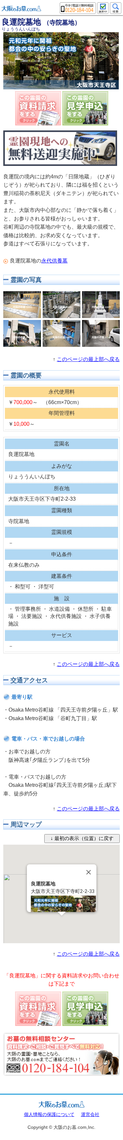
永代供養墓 (54, 260)
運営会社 (90, 1114)
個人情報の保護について (49, 1114)
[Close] (88, 872)
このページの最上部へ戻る (88, 359)
